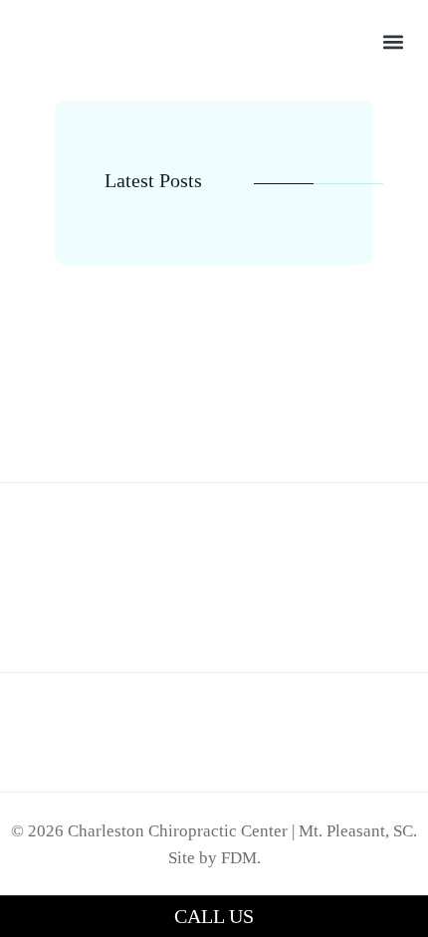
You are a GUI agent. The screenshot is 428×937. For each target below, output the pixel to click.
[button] (393, 42)
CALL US (214, 916)
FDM (239, 857)
